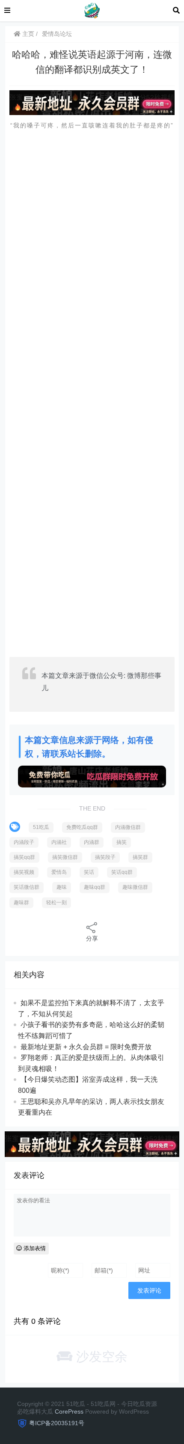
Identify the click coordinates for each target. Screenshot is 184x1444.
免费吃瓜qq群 (82, 827)
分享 (92, 938)
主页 (27, 33)
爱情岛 (59, 872)
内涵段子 (24, 842)
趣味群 (21, 902)
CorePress (69, 1411)
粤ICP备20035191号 (56, 1423)
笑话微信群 (26, 887)
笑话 (89, 872)
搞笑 (121, 842)
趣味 (61, 887)
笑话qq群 (122, 872)
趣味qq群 (94, 887)
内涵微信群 (128, 827)
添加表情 (34, 1248)
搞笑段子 (105, 857)
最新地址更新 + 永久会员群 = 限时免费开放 (86, 1046)
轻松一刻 (56, 902)
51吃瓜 (41, 827)
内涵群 (91, 842)
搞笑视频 (24, 872)
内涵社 (59, 842)
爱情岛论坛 (57, 33)
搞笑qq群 (24, 857)
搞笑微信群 (65, 857)
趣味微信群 (135, 887)
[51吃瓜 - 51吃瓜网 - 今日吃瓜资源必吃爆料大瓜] (91, 10)
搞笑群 (140, 857)
